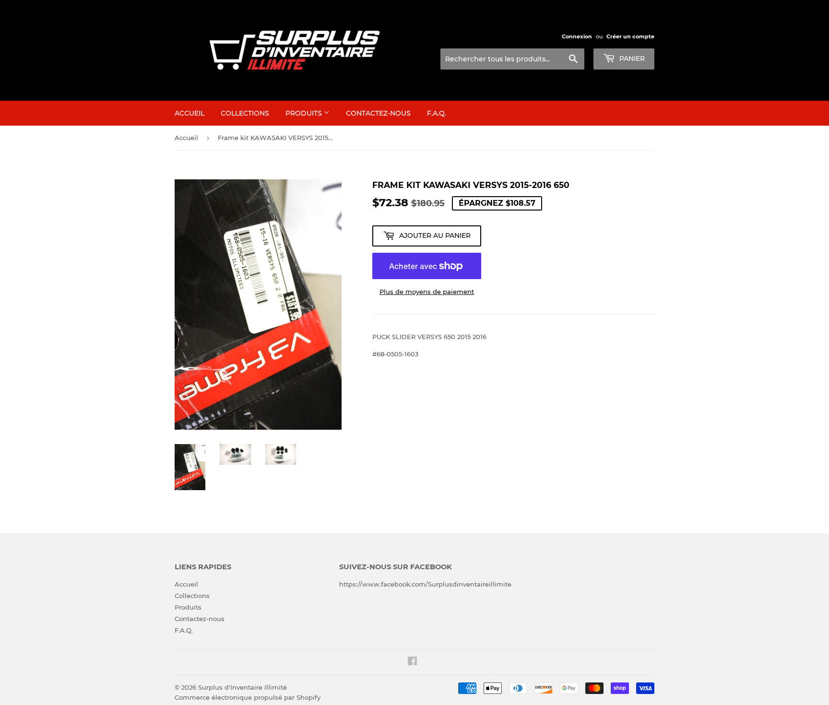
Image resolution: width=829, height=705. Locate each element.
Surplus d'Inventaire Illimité (242, 687)
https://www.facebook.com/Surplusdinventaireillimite (425, 584)
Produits (304, 113)
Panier (631, 58)
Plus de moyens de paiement (426, 291)
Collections (245, 113)
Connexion (577, 36)
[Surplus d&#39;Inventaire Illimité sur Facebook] (412, 662)
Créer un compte (630, 36)
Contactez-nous (378, 113)
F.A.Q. (436, 113)
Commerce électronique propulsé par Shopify (247, 697)
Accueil (189, 113)
